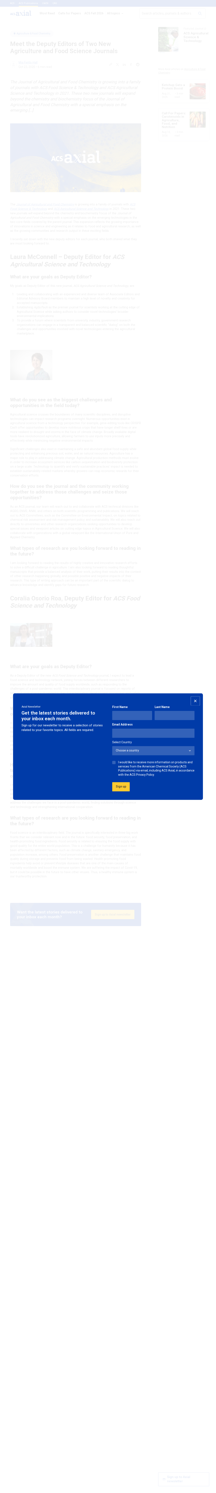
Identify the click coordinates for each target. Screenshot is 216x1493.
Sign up (121, 786)
